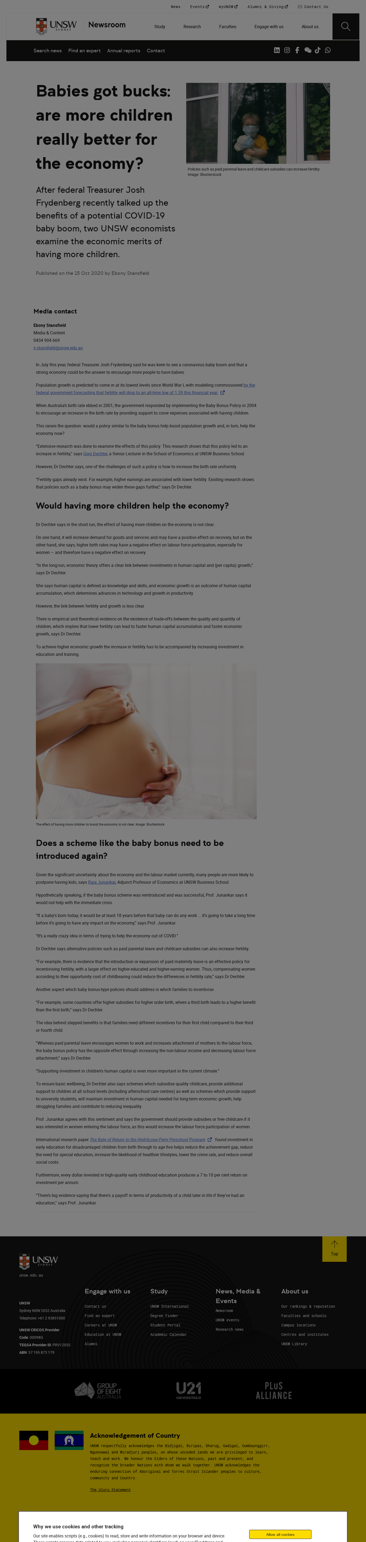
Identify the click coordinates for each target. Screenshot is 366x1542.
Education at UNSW (103, 1334)
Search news (47, 50)
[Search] (346, 26)
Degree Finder (164, 1315)
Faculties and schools (303, 1315)
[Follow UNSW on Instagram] (287, 50)
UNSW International (169, 1306)
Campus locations (298, 1324)
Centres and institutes (304, 1334)
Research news (230, 1329)
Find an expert (84, 50)
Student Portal (165, 1324)
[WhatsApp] (328, 50)
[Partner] (104, 26)
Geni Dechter (95, 454)
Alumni (91, 1343)
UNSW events (227, 1319)
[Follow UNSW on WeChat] (307, 50)
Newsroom (224, 1310)
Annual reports (123, 50)
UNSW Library (294, 1343)
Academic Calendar (168, 1334)
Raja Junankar (101, 882)
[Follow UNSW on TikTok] (317, 50)
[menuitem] (160, 26)
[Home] (56, 26)
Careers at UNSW (101, 1324)
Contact (156, 50)
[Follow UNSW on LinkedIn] (277, 50)
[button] (334, 1249)
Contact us (95, 1306)
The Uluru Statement (110, 1489)
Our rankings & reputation (308, 1306)
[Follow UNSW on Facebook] (297, 50)
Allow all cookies (280, 1534)
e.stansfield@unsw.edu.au (58, 348)
